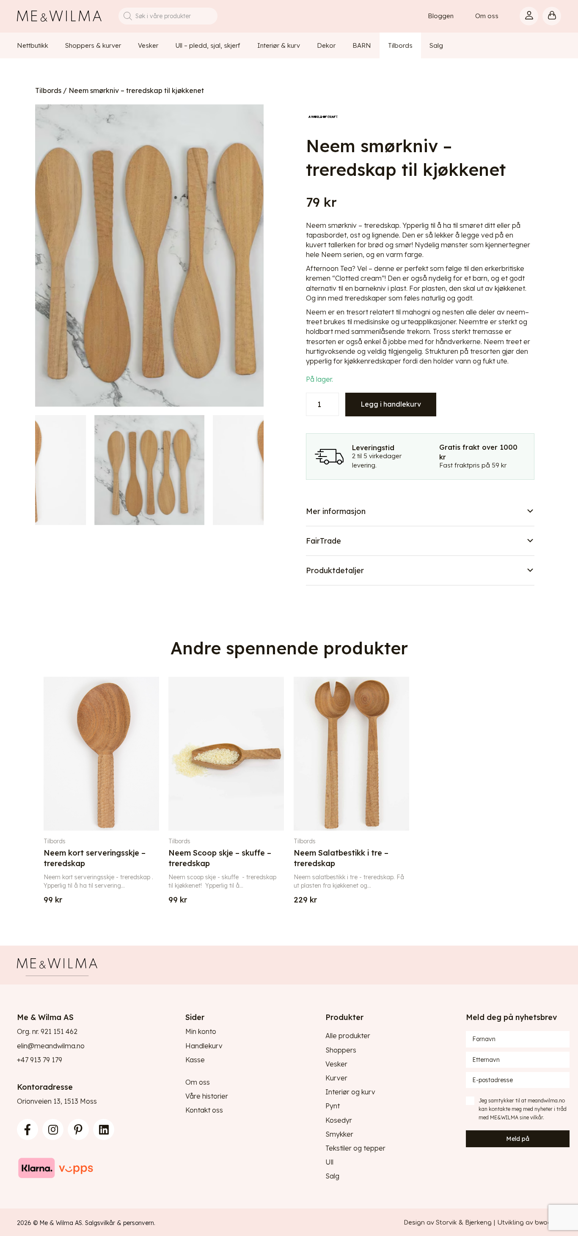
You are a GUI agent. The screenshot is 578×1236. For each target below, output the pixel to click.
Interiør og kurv (350, 1092)
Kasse (195, 1060)
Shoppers (340, 1050)
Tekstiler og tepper (355, 1148)
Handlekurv (204, 1046)
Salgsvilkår (100, 1223)
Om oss (486, 16)
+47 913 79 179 (39, 1060)
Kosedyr (338, 1120)
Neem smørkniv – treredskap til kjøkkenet (136, 90)
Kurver (336, 1078)
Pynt (332, 1106)
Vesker (336, 1064)
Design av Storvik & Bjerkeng (448, 1223)
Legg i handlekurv (391, 404)
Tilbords (48, 90)
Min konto (200, 1031)
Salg (332, 1176)
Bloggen (441, 16)
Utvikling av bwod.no (529, 1223)
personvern (138, 1223)
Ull (329, 1162)
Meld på (517, 1139)
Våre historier (206, 1096)
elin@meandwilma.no (51, 1046)
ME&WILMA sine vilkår (516, 1117)
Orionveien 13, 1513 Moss (57, 1101)
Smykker (339, 1134)
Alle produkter (347, 1035)
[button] (420, 511)
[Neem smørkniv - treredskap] (149, 255)
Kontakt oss (204, 1110)
